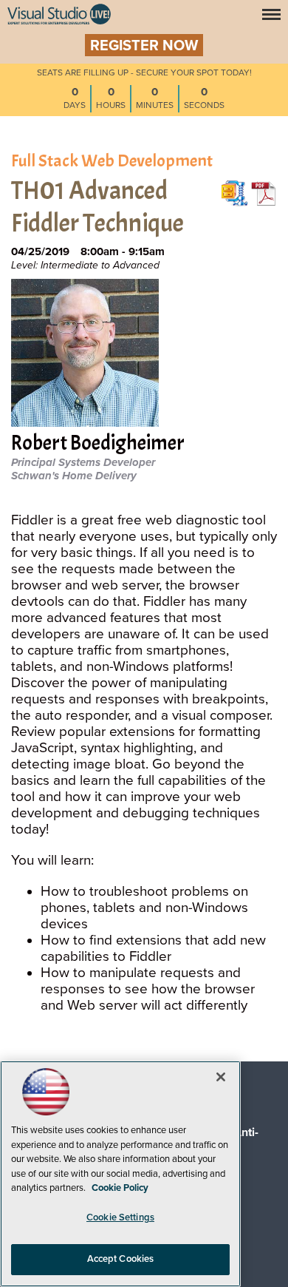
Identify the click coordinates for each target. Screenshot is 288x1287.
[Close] (221, 1077)
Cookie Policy (120, 1188)
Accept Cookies (120, 1259)
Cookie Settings (120, 1217)
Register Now (144, 46)
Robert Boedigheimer (98, 444)
